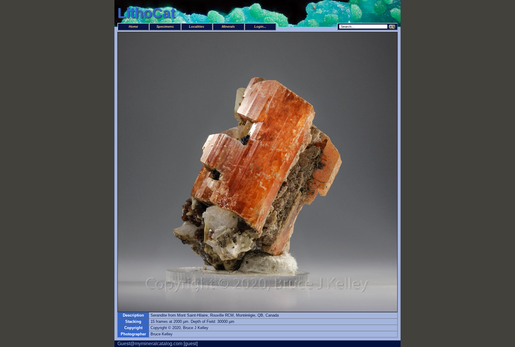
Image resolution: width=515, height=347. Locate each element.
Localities (196, 26)
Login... (260, 26)
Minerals (228, 26)
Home (133, 26)
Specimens (165, 26)
